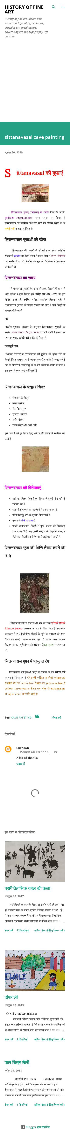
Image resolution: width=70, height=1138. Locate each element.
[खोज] (53, 7)
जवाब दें (20, 764)
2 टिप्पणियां (22, 1039)
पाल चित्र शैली (17, 1062)
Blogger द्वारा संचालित (37, 1127)
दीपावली (11, 997)
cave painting (21, 717)
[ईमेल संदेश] (37, 717)
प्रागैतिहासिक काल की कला (27, 888)
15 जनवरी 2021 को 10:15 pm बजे (38, 752)
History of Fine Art (24, 9)
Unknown (22, 748)
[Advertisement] (35, 85)
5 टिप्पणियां (22, 1104)
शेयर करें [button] (56, 717)
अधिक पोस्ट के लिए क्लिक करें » (49, 930)
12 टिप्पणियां (23, 930)
